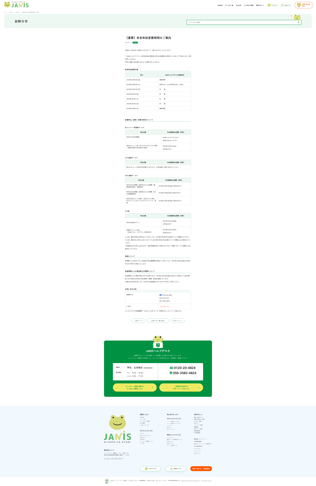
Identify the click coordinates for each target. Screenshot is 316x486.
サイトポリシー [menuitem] (197, 448)
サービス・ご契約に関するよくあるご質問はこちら (135, 387)
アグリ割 (142, 443)
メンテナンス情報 (198, 425)
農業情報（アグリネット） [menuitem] (200, 439)
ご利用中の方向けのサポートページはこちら (181, 387)
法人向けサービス (172, 414)
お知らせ (135, 42)
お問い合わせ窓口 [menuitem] (306, 5)
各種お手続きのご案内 (199, 419)
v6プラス (142, 433)
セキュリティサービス (174, 418)
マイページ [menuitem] (274, 5)
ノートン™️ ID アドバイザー (174, 423)
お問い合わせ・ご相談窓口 (201, 469)
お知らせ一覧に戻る (158, 321)
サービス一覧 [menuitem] (229, 5)
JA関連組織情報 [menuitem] (198, 441)
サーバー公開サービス (172, 445)
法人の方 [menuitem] (238, 5)
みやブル (169, 427)
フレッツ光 (142, 419)
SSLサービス (170, 441)
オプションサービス (146, 430)
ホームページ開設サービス (146, 441)
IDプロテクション (171, 429)
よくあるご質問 (197, 421)
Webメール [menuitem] (287, 5)
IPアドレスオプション (145, 435)
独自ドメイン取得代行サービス (174, 439)
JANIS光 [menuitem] (220, 5)
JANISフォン (143, 437)
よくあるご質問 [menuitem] (248, 5)
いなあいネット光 (144, 425)
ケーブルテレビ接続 (145, 421)
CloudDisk (142, 439)
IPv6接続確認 (197, 432)
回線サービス (144, 414)
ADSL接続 (142, 423)
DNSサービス (170, 443)
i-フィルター (170, 425)
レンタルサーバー (171, 437)
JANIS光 (142, 417)
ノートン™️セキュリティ (173, 421)
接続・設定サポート (199, 417)
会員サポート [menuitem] (260, 5)
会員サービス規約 (198, 429)
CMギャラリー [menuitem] (197, 453)
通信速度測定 (197, 431)
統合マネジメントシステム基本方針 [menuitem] (202, 444)
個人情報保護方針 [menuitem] (198, 446)
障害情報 (196, 427)
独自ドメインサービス (174, 435)
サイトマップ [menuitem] (197, 451)
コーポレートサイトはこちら (112, 458)
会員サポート (198, 414)
